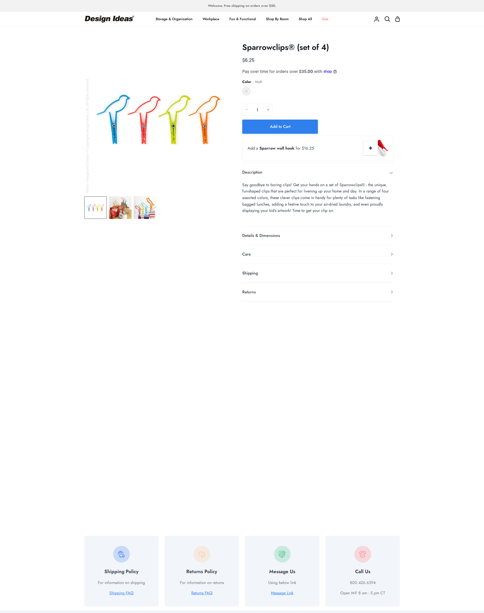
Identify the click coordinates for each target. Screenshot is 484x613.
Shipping (250, 273)
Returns (249, 292)
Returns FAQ (202, 593)
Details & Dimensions (261, 235)
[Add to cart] (370, 148)
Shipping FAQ (121, 593)
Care (246, 254)
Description (252, 172)
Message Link (282, 593)
